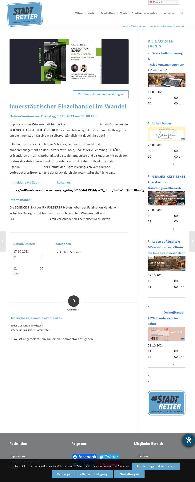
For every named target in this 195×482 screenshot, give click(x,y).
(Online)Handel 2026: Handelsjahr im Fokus (166, 318)
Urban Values (161, 123)
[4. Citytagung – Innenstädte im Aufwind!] (3, 241)
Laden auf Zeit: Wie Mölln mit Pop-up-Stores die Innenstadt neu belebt (166, 247)
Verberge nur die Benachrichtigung (82, 474)
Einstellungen (129, 474)
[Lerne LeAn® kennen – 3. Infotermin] (192, 241)
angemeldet (31, 339)
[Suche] (181, 13)
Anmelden (141, 456)
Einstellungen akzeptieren (155, 466)
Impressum (17, 456)
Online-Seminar (71, 252)
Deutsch (157, 2)
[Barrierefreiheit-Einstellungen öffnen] (188, 440)
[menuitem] (85, 13)
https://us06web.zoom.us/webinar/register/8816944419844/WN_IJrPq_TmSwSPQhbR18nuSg (77, 190)
